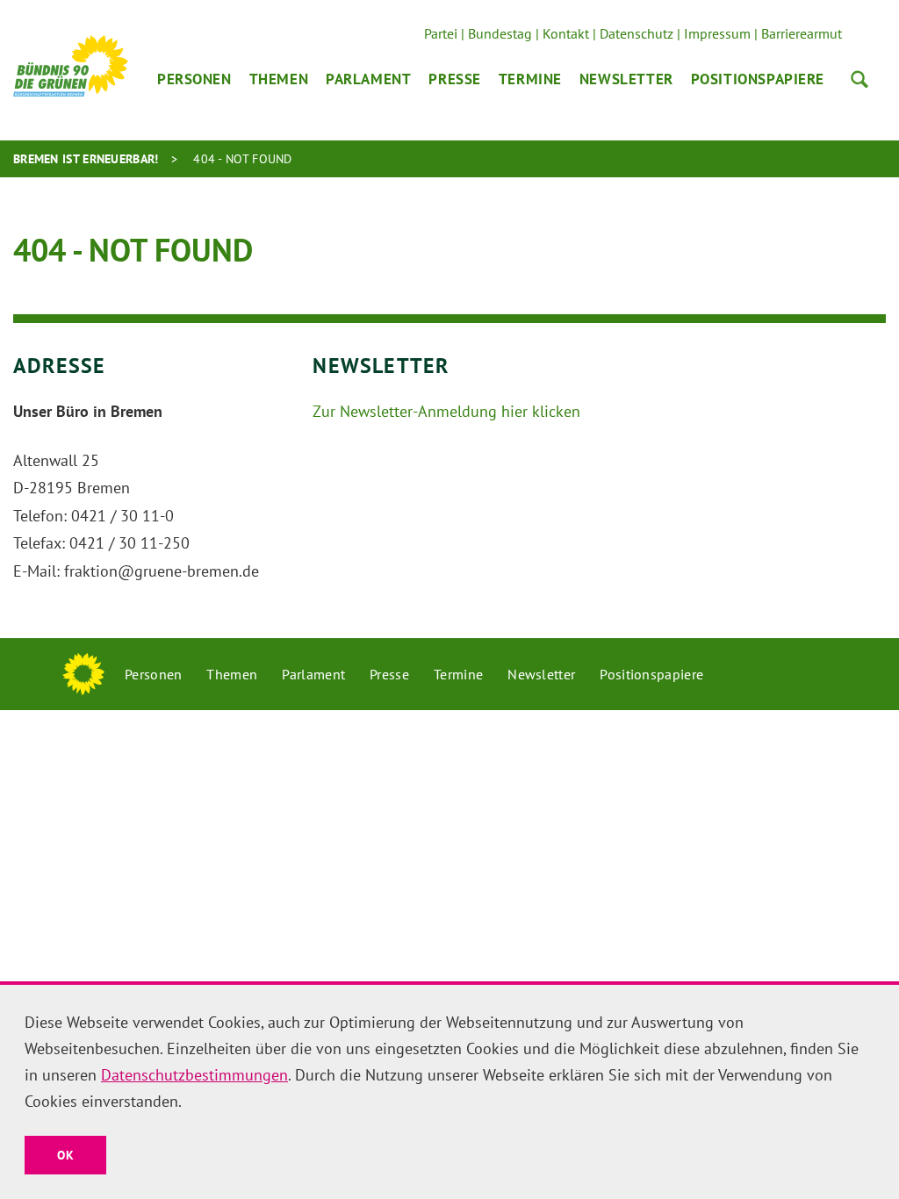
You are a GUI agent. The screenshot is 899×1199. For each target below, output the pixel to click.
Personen (194, 79)
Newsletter (626, 79)
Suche (859, 79)
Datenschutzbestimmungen (194, 1075)
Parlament (368, 79)
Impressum (717, 33)
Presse (454, 79)
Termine (530, 79)
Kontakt (566, 33)
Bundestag (500, 33)
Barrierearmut (801, 33)
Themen (278, 79)
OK (65, 1155)
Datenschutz (636, 33)
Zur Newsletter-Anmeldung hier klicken (446, 411)
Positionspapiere (757, 79)
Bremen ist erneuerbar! (86, 159)
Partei (440, 33)
